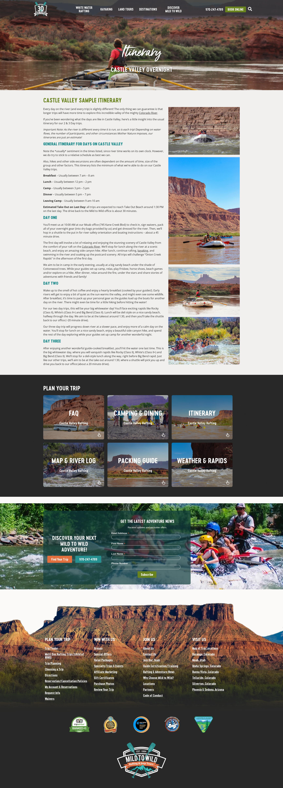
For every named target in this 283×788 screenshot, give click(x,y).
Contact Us (149, 654)
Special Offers (103, 654)
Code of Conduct (153, 695)
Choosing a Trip (54, 669)
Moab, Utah (199, 660)
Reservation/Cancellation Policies (66, 681)
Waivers (49, 698)
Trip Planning (53, 663)
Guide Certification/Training (160, 666)
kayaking (143, 250)
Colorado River (148, 113)
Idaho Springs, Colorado (206, 666)
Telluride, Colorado (204, 678)
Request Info (52, 693)
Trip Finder (51, 648)
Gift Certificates (104, 678)
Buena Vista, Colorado (205, 672)
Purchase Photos (104, 683)
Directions (51, 675)
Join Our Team (151, 660)
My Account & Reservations (61, 687)
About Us (148, 648)
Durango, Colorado (203, 654)
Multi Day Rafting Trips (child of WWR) (64, 655)
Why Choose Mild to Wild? (158, 678)
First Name (118, 543)
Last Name (118, 553)
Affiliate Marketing (105, 672)
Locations (149, 683)
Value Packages (103, 660)
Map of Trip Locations (205, 648)
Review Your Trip (104, 689)
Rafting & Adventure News (158, 672)
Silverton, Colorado (204, 683)
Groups (98, 648)
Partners (148, 689)
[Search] (250, 9)
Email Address (120, 533)
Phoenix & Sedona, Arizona (208, 689)
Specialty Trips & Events (108, 666)
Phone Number (119, 563)
